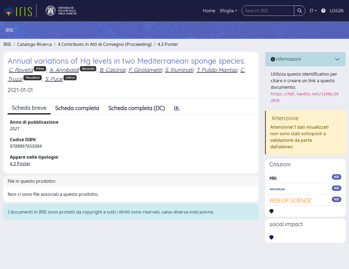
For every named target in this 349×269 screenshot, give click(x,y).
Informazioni (288, 59)
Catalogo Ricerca (34, 44)
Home (209, 11)
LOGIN (337, 11)
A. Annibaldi (64, 69)
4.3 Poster (168, 44)
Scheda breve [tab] (29, 107)
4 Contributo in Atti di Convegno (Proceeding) (105, 44)
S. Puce (53, 78)
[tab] (177, 108)
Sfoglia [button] (227, 11)
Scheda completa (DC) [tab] (137, 108)
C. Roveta (21, 69)
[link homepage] (20, 10)
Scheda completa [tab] (77, 108)
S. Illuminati (179, 69)
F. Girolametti (145, 69)
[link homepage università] (61, 10)
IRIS (7, 44)
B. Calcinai (112, 69)
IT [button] (312, 11)
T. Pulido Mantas (216, 69)
